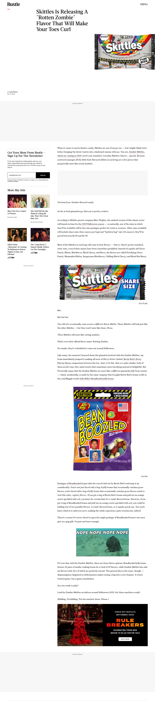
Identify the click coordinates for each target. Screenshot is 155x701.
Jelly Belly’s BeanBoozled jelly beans (97, 378)
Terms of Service (43, 180)
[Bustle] (13, 4)
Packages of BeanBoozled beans (72, 483)
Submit (42, 175)
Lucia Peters (13, 92)
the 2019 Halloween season (91, 224)
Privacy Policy (14, 181)
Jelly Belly (144, 476)
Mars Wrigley (154, 51)
